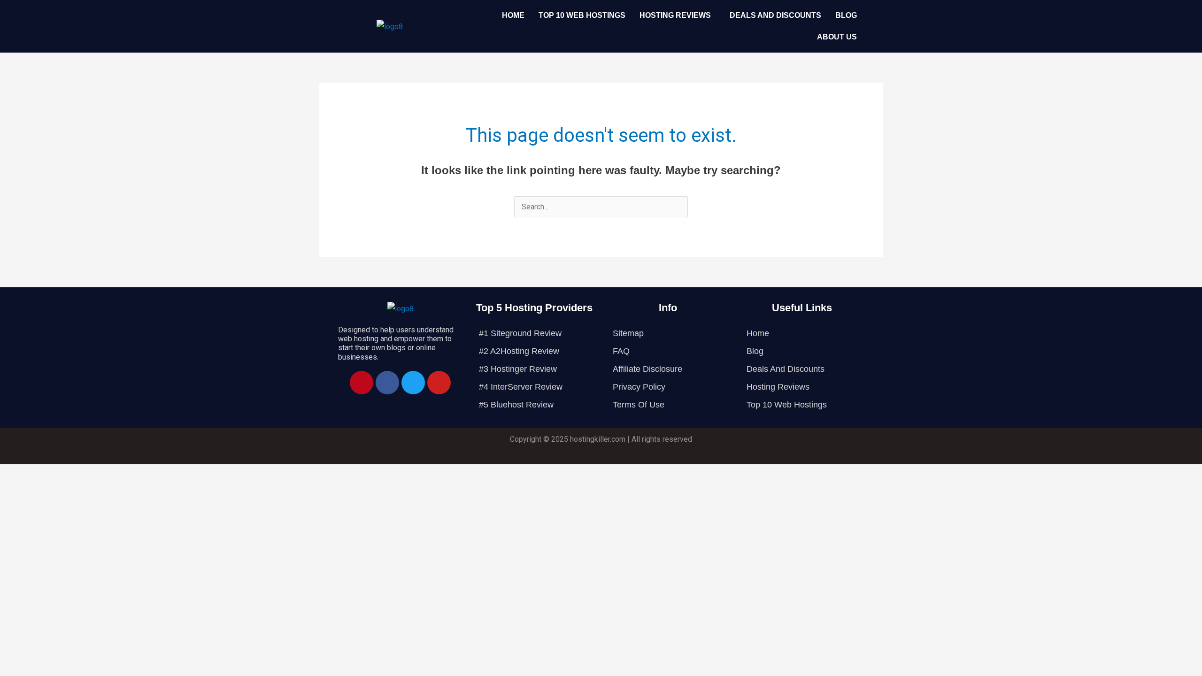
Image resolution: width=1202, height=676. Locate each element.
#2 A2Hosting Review (519, 351)
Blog (846, 15)
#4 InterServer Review (520, 387)
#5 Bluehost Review (516, 404)
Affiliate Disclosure (647, 369)
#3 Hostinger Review (518, 369)
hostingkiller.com (597, 439)
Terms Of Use (638, 404)
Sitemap (628, 333)
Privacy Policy (639, 387)
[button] (677, 15)
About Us (837, 37)
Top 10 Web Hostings (582, 15)
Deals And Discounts (775, 15)
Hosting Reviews (675, 15)
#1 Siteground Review (520, 333)
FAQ (621, 351)
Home (513, 15)
